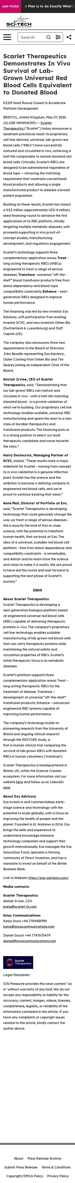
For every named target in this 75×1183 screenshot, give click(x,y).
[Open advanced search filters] (58, 37)
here (19, 782)
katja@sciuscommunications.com (28, 927)
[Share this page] (69, 37)
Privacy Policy (58, 1176)
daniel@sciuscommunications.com (29, 941)
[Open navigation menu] (7, 37)
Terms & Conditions (56, 1167)
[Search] (48, 37)
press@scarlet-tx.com (20, 907)
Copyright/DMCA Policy (24, 1176)
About (18, 1158)
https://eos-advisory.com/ (48, 878)
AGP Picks (10, 6)
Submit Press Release (20, 1167)
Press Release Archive (44, 1158)
